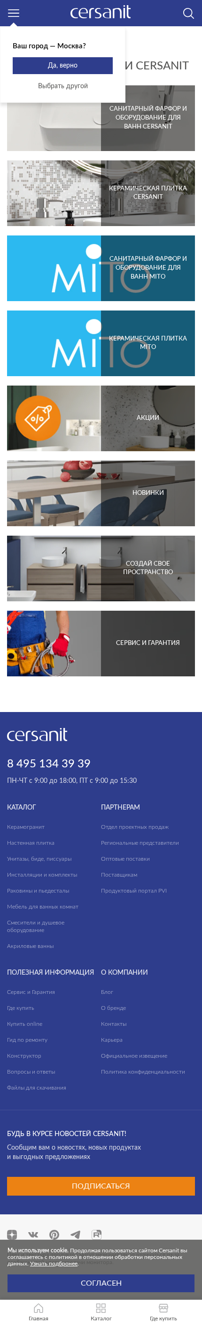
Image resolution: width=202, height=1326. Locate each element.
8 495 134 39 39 (49, 764)
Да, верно (63, 65)
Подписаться (101, 1186)
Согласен (101, 1283)
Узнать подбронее (54, 1263)
